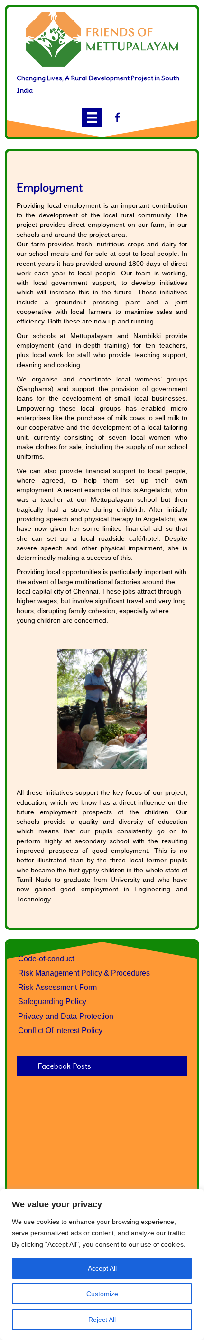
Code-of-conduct (46, 959)
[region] (102, 1264)
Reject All (102, 1319)
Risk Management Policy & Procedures (84, 973)
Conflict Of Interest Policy (60, 1031)
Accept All (102, 1268)
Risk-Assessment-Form (57, 987)
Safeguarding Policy (52, 1002)
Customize (102, 1294)
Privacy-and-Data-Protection (65, 1016)
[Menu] (92, 117)
